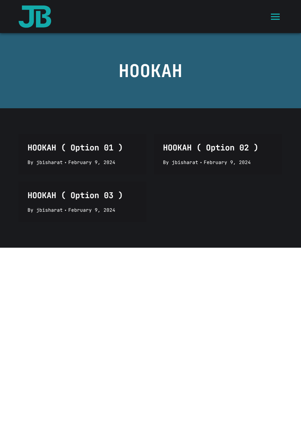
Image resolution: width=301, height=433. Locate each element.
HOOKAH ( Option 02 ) (210, 147)
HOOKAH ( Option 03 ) (75, 195)
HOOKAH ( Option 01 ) (75, 147)
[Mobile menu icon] (275, 17)
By (45, 162)
